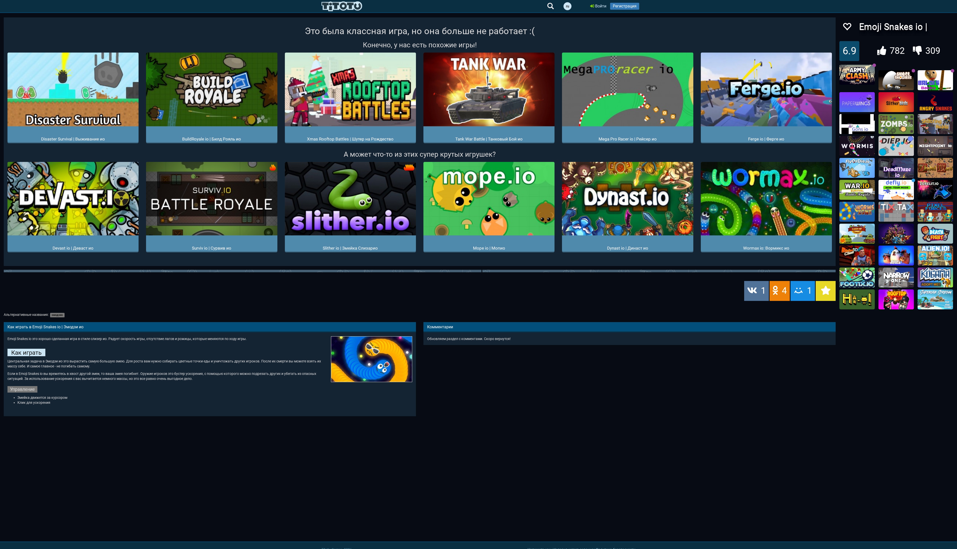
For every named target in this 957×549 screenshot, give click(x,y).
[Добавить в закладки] (826, 291)
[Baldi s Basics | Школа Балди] (935, 80)
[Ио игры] (342, 6)
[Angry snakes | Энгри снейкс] (935, 102)
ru (567, 6)
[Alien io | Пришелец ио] (935, 256)
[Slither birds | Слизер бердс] (896, 102)
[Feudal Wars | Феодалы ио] (935, 168)
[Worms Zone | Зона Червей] (857, 212)
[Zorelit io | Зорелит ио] (935, 190)
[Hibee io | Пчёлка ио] (857, 299)
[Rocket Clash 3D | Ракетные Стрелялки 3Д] (857, 256)
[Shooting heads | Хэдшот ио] (935, 124)
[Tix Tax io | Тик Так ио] (896, 212)
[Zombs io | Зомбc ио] (896, 124)
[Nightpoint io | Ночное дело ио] (935, 146)
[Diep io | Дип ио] (896, 146)
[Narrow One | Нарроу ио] (896, 277)
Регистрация (625, 6)
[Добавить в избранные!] (846, 28)
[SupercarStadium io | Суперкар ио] (935, 299)
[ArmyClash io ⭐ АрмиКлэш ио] (857, 75)
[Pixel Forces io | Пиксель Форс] (935, 212)
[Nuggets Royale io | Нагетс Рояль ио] (896, 256)
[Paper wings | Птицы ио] (857, 102)
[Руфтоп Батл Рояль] (896, 299)
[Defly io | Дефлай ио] (896, 190)
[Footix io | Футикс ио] (857, 277)
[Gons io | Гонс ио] (857, 124)
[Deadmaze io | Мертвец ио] (896, 168)
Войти (600, 6)
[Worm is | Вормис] (857, 146)
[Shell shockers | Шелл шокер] (896, 80)
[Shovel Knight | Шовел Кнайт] (896, 234)
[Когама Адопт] (935, 277)
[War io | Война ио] (857, 190)
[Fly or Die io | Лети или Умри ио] (857, 168)
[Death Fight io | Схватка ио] (935, 234)
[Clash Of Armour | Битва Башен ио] (857, 234)
